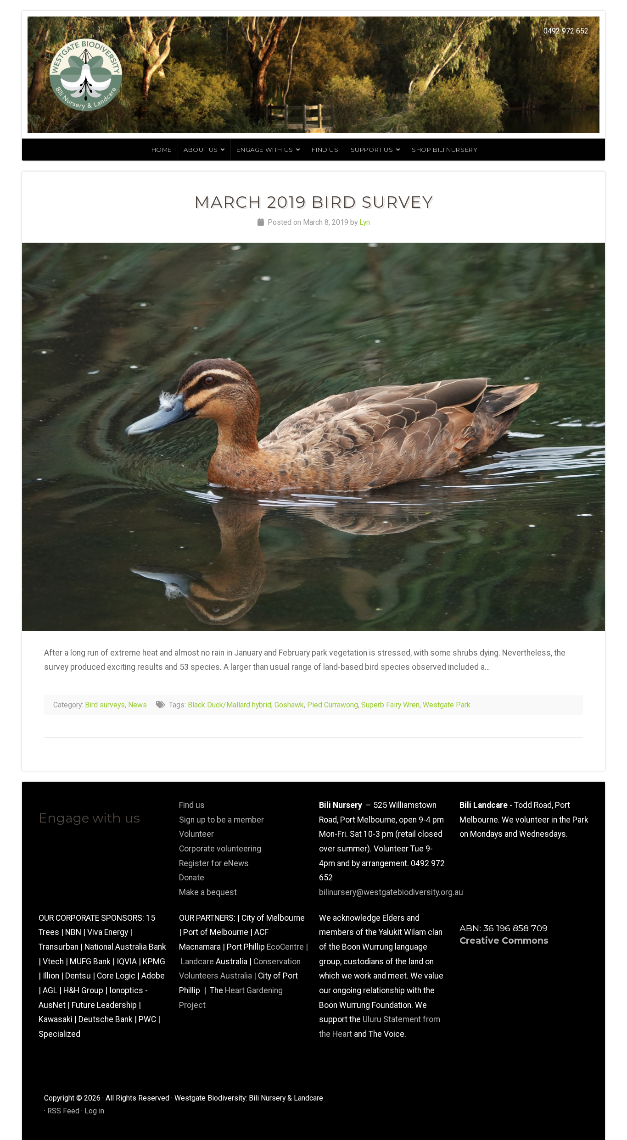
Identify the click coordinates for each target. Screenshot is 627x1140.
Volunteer (196, 834)
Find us (325, 149)
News (137, 705)
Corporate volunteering (220, 848)
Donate (191, 877)
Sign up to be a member (221, 819)
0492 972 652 (565, 31)
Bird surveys (105, 705)
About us (201, 149)
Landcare (198, 961)
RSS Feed (63, 1111)
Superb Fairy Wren (390, 705)
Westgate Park (446, 705)
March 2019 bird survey (313, 202)
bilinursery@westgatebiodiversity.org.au (391, 892)
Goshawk (289, 705)
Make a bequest (208, 892)
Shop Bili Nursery (444, 149)
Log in (94, 1111)
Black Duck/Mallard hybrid (229, 705)
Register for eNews (214, 863)
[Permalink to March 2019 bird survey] (313, 437)
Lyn (364, 222)
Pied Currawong (332, 705)
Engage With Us (264, 149)
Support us (372, 149)
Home (161, 149)
